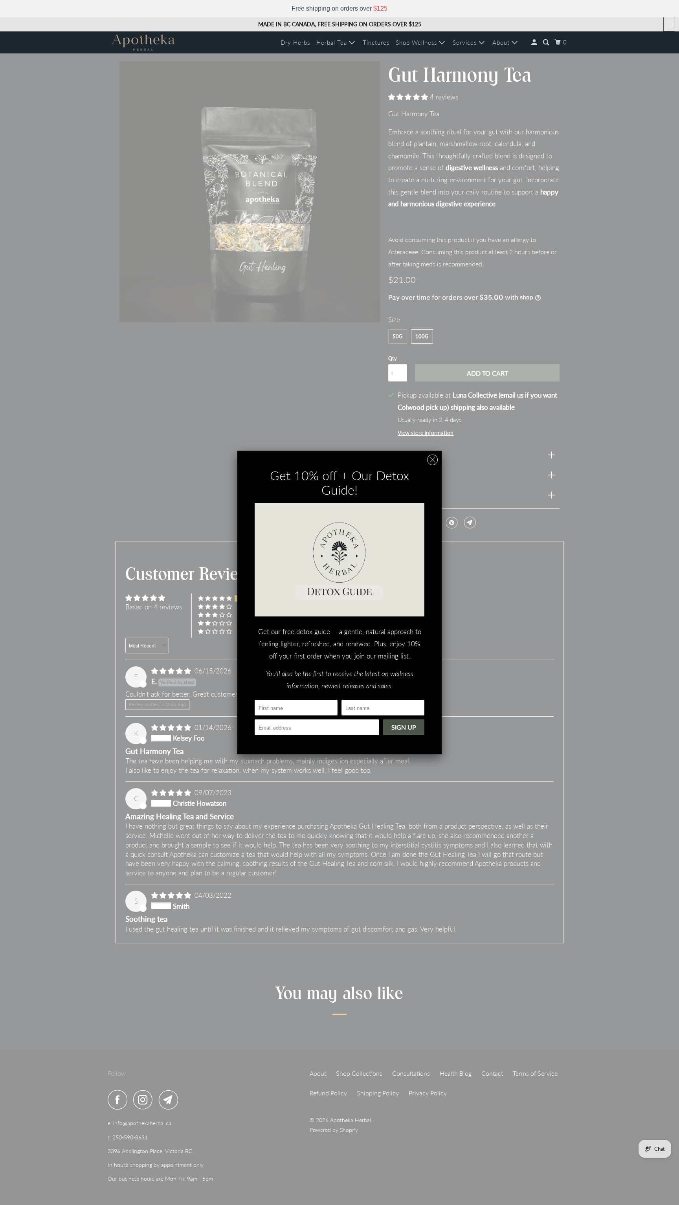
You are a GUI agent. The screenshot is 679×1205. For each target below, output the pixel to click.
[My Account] (535, 42)
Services (466, 42)
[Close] (432, 460)
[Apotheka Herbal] (143, 42)
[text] (339, 9)
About (502, 42)
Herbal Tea (332, 42)
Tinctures (376, 42)
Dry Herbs (295, 42)
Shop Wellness (417, 42)
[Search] (546, 42)
